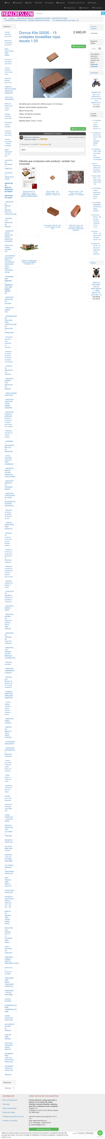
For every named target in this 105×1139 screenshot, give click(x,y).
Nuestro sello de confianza (76, 137)
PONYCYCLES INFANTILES (9, 891)
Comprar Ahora (79, 46)
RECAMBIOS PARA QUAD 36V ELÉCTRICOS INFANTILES (9, 1058)
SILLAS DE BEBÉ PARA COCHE (9, 848)
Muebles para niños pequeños (8, 798)
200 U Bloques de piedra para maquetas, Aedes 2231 (97, 167)
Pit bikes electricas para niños (8, 116)
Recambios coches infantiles (8, 124)
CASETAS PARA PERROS (8, 1037)
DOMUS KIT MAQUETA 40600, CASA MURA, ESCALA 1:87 (29, 262)
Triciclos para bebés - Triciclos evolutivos (8, 142)
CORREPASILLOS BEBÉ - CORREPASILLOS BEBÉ (9, 1008)
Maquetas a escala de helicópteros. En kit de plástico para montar (9, 571)
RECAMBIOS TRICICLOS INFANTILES (9, 1068)
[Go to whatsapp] (100, 1133)
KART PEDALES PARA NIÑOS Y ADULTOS (8, 882)
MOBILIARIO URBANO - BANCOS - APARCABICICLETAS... (9, 960)
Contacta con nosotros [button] (44, 1129)
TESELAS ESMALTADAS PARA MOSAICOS (9, 525)
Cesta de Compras (94, 27)
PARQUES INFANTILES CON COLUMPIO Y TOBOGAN (9, 830)
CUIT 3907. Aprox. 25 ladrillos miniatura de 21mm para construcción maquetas (76, 227)
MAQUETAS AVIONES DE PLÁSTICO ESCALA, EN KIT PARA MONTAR (9, 621)
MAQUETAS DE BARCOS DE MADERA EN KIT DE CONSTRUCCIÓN (9, 208)
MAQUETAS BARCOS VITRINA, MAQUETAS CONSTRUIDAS (9, 472)
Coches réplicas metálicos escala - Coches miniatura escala (8, 708)
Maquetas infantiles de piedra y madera (9, 434)
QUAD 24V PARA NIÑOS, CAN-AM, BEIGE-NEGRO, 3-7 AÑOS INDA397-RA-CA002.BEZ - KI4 (96, 288)
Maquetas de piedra (8, 663)
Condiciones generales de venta (13, 1116)
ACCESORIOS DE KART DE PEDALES (9, 1027)
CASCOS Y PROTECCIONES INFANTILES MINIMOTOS (9, 90)
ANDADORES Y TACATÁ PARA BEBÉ (9, 993)
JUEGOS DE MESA (8, 1000)
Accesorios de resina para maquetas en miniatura (9, 342)
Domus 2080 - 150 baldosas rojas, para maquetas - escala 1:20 (52, 193)
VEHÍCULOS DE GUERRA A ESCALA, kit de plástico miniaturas (9, 596)
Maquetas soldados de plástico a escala (9, 584)
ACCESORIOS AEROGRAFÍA (9, 743)
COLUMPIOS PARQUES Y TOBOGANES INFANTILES (9, 869)
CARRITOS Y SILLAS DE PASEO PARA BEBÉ (9, 858)
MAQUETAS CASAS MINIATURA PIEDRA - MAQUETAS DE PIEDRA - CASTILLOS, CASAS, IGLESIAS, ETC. (9, 241)
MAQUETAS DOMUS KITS (9, 310)
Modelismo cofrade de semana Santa (9, 789)
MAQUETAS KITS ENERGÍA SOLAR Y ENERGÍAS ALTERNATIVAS (9, 653)
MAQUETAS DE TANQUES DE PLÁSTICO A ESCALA (9, 638)
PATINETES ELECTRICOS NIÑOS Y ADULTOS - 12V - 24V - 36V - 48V (9, 902)
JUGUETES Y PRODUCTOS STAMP (9, 176)
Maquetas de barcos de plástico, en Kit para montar (8, 514)
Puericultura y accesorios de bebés (9, 971)
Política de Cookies (9, 1112)
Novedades (94, 73)
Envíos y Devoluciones (10, 1100)
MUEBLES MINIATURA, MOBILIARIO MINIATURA (9, 695)
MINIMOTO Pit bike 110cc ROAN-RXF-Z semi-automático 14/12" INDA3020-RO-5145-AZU (96, 98)
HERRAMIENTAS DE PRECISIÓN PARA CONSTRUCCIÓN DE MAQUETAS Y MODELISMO (9, 324)
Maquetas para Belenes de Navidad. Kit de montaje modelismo (9, 682)
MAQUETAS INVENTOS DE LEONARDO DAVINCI (9, 485)
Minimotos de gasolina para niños (8, 43)
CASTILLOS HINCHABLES (9, 98)
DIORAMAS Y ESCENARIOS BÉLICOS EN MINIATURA (9, 446)
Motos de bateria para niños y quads (9, 107)
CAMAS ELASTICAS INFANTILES (9, 1018)
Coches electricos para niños (8, 34)
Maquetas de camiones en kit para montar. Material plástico (8, 539)
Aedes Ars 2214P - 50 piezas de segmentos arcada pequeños (96, 249)
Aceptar (75, 1133)
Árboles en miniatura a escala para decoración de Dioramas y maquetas (9, 556)
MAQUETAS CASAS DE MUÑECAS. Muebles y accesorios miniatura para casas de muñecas (9, 419)
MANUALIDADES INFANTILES (9, 394)
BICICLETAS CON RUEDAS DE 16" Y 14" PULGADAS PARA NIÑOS (9, 935)
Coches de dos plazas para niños (8, 61)
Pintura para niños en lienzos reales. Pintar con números (8, 766)
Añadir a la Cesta (79, 129)
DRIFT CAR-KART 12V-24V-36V (8, 153)
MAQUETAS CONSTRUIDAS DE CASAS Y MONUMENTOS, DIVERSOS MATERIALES (9, 499)
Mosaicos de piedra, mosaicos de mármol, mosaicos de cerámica (9, 356)
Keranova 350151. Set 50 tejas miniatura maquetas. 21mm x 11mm (97, 221)
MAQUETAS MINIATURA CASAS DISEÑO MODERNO (9, 403)
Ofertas (93, 263)
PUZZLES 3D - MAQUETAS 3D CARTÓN (9, 370)
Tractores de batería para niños (8, 133)
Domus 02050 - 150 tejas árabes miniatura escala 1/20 (97, 235)
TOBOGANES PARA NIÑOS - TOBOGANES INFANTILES (9, 982)
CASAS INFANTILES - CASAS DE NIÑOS (9, 818)
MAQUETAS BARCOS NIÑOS (9, 608)
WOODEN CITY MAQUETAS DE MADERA (9, 222)
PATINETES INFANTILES (9, 841)
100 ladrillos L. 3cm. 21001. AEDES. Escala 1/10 (97, 124)
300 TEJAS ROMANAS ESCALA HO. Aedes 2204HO (97, 206)
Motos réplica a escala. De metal (8, 778)
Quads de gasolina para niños (8, 80)
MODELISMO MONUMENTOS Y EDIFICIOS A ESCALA (9, 752)
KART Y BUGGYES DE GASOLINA (8, 950)
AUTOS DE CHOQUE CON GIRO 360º (8, 807)
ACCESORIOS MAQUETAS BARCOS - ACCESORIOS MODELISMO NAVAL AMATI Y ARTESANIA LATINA (9, 264)
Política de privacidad (9, 1108)
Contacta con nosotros (10, 1120)
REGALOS (8, 1074)
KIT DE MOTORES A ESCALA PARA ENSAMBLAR (9, 460)
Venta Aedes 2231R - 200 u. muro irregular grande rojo (52, 226)
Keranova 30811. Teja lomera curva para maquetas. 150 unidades (76, 193)
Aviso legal (6, 1104)
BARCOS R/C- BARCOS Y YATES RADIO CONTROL (8, 732)
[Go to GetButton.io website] (100, 1137)
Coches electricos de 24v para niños (9, 71)
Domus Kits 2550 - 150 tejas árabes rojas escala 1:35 (97, 180)
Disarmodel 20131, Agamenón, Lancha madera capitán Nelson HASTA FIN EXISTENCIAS (29, 193)
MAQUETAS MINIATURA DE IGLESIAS (9, 300)
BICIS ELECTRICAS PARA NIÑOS (9, 52)
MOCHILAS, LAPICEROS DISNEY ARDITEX (9, 1046)
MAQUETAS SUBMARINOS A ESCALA (9, 671)
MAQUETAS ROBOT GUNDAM (9, 721)
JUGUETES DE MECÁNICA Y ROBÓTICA (8, 164)
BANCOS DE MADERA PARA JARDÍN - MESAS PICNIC (8, 917)
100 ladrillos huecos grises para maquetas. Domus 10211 (97, 193)
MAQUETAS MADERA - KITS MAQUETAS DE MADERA (9, 384)
